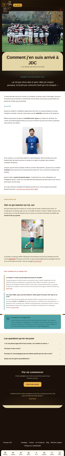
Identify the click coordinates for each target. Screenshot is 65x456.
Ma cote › (17, 5)
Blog (47, 442)
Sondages (24, 442)
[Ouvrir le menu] (60, 10)
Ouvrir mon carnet (32, 384)
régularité (12, 259)
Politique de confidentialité (32, 446)
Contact (31, 442)
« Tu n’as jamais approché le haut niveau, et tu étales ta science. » (26, 343)
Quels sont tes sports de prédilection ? (17, 359)
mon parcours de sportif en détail (27, 189)
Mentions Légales (56, 442)
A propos (16, 442)
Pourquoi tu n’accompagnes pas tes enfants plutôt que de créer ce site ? (28, 354)
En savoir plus (15, 307)
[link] (12, 5)
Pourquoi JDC (37, 261)
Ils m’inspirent (40, 442)
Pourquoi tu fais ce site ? (12, 348)
